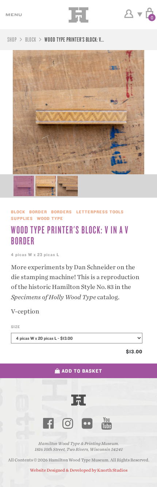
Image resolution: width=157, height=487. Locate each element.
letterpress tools (100, 211)
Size (15, 326)
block (30, 39)
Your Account (128, 14)
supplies (22, 218)
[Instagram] (67, 423)
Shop (12, 39)
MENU (12, 14)
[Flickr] (86, 423)
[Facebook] (48, 423)
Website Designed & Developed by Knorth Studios (78, 470)
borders (61, 211)
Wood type (50, 218)
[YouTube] (106, 423)
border (38, 211)
